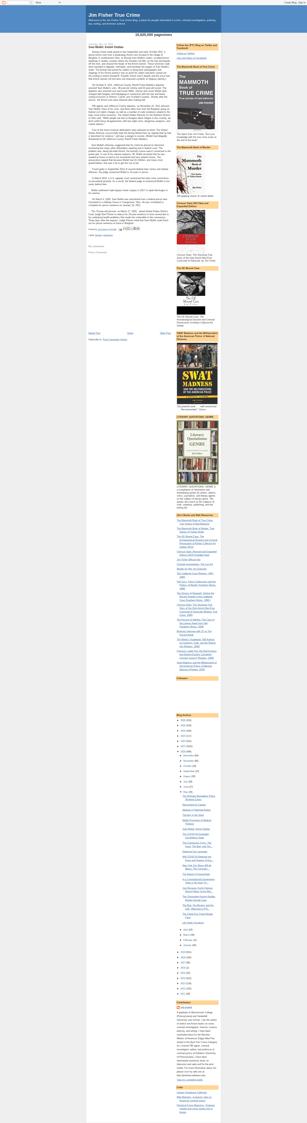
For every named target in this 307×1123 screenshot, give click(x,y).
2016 (183, 967)
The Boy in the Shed (193, 815)
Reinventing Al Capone (194, 804)
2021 (183, 746)
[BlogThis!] (128, 228)
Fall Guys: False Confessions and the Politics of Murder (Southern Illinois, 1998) (196, 585)
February (188, 940)
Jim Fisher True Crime (114, 15)
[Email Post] (120, 229)
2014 (183, 978)
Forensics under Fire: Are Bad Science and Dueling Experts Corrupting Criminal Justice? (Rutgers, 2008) (197, 654)
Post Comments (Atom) (115, 339)
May (185, 792)
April (186, 929)
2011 (183, 993)
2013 (183, 983)
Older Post (165, 333)
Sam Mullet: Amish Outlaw (196, 829)
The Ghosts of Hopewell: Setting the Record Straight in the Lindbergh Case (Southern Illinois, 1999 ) (195, 597)
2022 (183, 741)
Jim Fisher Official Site (188, 559)
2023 (183, 736)
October (187, 766)
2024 (183, 730)
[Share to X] (131, 228)
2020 (183, 751)
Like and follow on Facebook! (192, 58)
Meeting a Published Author (196, 810)
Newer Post (94, 333)
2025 (183, 725)
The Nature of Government (196, 874)
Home (130, 333)
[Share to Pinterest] (138, 228)
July (185, 781)
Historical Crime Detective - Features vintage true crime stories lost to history (196, 1109)
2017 (183, 962)
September (189, 771)
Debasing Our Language (194, 851)
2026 (183, 720)
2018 (183, 957)
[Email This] (124, 228)
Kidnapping (108, 235)
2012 (183, 988)
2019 (183, 952)
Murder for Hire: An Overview (191, 569)
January (187, 945)
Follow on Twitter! (186, 53)
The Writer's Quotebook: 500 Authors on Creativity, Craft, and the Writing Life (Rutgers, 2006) (196, 643)
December (189, 755)
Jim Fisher (186, 1007)
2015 (183, 973)
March (186, 935)
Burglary (98, 235)
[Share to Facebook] (135, 228)
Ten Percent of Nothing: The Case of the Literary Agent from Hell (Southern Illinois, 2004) (195, 623)
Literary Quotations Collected (192, 1092)
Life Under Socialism (193, 922)
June (186, 786)
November (189, 761)
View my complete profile (190, 1080)
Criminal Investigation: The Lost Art (195, 564)
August (187, 776)
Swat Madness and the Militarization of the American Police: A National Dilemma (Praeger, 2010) (197, 666)
